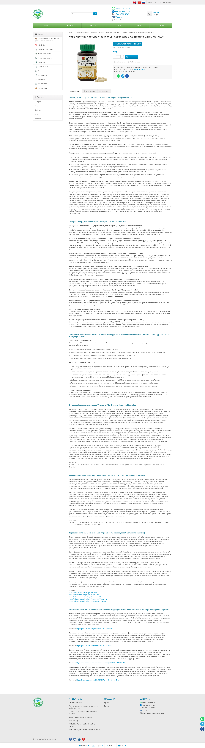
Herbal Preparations (44, 54)
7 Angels (69, 25)
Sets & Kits (41, 45)
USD (149, 2)
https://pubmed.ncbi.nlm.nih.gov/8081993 (83, 593)
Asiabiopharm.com (75, 702)
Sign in (106, 702)
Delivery (118, 25)
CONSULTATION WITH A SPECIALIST (128, 44)
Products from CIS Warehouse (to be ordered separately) (47, 40)
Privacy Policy (73, 720)
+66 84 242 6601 (148, 702)
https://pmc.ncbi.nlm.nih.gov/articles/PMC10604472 (86, 595)
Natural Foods (43, 84)
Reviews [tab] (105, 91)
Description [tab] (76, 91)
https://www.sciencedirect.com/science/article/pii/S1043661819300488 (100, 663)
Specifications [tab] (90, 91)
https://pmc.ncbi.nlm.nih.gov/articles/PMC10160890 (94, 629)
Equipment (41, 79)
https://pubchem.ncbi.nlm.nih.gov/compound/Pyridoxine (88, 599)
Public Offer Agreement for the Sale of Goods (84, 729)
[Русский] (143, 2)
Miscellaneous (42, 88)
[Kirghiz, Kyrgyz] (139, 2)
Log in (159, 2)
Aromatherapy (43, 75)
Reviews (161, 25)
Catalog (45, 25)
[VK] (74, 739)
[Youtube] (83, 739)
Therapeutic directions (45, 49)
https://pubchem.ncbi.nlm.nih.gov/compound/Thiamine (87, 601)
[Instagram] (79, 739)
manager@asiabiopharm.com (153, 713)
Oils (39, 71)
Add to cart (132, 57)
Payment (93, 25)
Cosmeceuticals (43, 66)
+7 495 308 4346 (148, 708)
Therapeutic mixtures (45, 58)
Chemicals (41, 62)
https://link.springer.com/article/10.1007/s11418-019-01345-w (97, 680)
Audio (139, 25)
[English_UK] (134, 2)
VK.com (145, 710)
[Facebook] (70, 739)
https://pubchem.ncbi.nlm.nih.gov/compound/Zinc (86, 597)
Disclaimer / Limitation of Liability (80, 717)
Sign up (168, 2)
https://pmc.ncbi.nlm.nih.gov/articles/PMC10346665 (94, 646)
